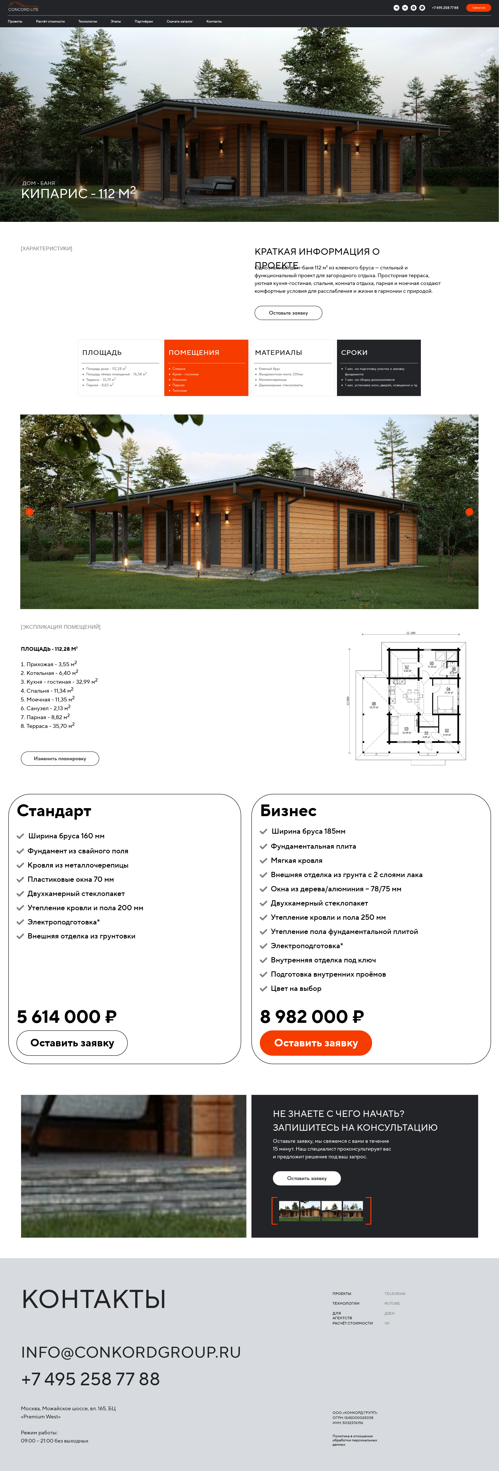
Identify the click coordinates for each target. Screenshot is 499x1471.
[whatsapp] (422, 8)
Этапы (116, 21)
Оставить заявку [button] (72, 1043)
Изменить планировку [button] (60, 758)
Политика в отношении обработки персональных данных (355, 1440)
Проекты (15, 21)
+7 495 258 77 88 (445, 8)
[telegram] (396, 8)
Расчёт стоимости (50, 21)
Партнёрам (144, 21)
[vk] (405, 8)
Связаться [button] (478, 8)
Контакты (214, 21)
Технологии (87, 21)
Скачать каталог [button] (180, 21)
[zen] (414, 8)
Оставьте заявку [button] (288, 313)
